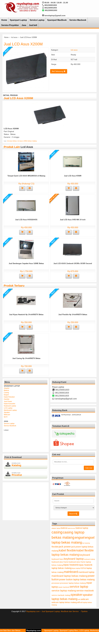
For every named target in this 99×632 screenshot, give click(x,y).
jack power (65, 546)
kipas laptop (76, 568)
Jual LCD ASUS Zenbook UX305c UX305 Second (72, 263)
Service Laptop (37, 20)
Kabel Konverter (9, 404)
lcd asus (14, 37)
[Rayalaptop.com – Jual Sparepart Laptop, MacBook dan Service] (21, 7)
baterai (64, 528)
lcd (82, 568)
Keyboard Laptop (10, 406)
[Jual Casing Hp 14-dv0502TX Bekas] (26, 344)
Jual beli (33, 25)
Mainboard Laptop (10, 410)
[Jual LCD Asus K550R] (72, 162)
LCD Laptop (8, 408)
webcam (85, 599)
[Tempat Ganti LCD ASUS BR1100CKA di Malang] (26, 162)
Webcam (7, 415)
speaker (76, 594)
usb (79, 599)
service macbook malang (61, 595)
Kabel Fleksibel (9, 397)
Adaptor (6, 388)
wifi (78, 602)
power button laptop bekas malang (77, 579)
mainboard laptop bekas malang (69, 575)
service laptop (79, 586)
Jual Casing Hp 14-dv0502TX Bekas (26, 358)
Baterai (6, 390)
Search (72, 514)
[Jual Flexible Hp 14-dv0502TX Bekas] (72, 300)
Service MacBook (10, 426)
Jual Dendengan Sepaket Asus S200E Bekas (26, 263)
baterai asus (71, 528)
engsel (79, 537)
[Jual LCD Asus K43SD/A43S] (26, 205)
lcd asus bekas (12, 141)
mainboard (71, 571)
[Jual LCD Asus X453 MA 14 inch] (72, 205)
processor (56, 583)
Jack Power (8, 401)
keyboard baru (57, 559)
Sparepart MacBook (57, 20)
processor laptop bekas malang (73, 583)
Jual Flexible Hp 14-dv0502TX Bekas (72, 314)
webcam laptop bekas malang (64, 602)
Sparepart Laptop (18, 20)
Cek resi (88, 468)
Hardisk (6, 399)
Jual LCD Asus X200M (23, 44)
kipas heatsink (70, 565)
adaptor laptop (56, 528)
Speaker (7, 412)
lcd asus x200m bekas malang (27, 141)
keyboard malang (89, 559)
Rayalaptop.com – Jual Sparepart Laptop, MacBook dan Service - (53, 611)
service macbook (85, 590)
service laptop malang (64, 590)
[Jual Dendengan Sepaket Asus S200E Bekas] (26, 249)
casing (57, 532)
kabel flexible (67, 550)
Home (4, 20)
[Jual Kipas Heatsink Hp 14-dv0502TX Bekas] (26, 300)
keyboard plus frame (60, 562)
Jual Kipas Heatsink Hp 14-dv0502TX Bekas (26, 314)
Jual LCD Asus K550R (72, 176)
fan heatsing (86, 543)
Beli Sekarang (58, 71)
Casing (6, 392)
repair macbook (63, 587)
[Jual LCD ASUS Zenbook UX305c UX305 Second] (72, 249)
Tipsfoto (84, 611)
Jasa (24, 25)
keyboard (85, 554)
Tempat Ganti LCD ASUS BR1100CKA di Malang (26, 176)
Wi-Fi (5, 417)
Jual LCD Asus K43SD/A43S (26, 220)
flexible (55, 546)
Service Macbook (77, 20)
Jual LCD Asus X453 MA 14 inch (72, 220)
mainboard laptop (86, 572)
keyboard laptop (74, 558)
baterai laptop (82, 528)
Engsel (6, 395)
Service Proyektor (10, 25)
